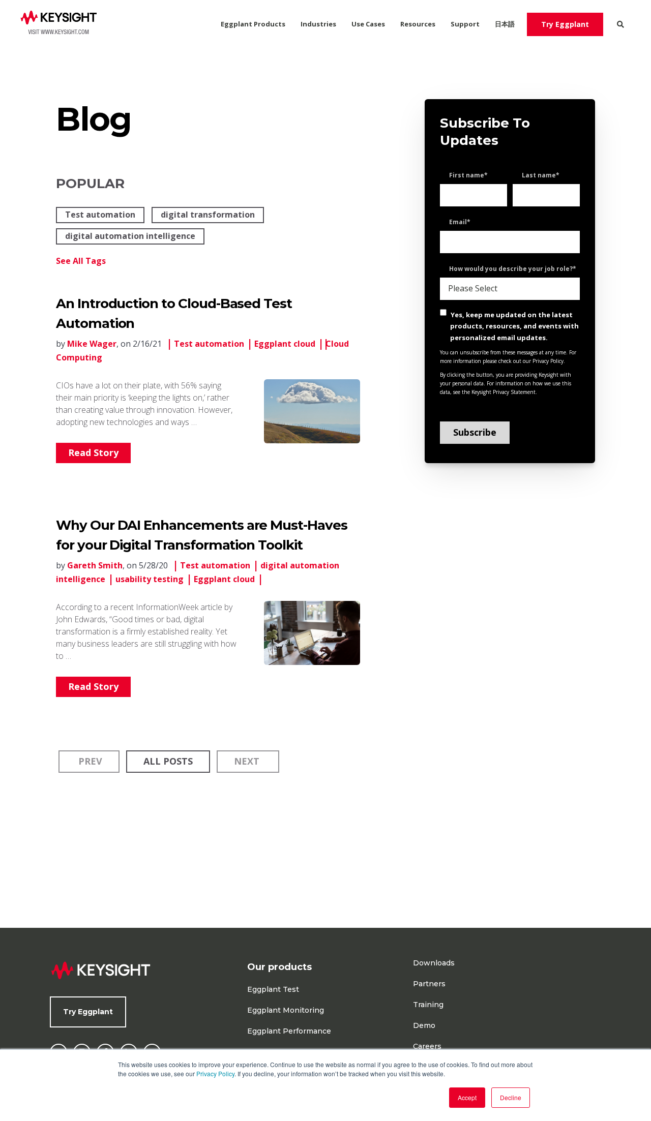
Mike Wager (91, 343)
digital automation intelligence (130, 235)
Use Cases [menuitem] (368, 23)
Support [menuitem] (465, 23)
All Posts (168, 761)
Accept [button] (467, 1097)
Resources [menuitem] (417, 23)
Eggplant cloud (284, 343)
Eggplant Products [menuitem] (253, 23)
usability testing (149, 579)
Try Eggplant (565, 24)
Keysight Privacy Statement (503, 392)
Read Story (93, 452)
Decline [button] (510, 1097)
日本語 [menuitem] (505, 23)
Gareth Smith (95, 565)
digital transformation (208, 214)
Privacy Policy (215, 1073)
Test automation (100, 214)
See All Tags (81, 260)
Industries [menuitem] (318, 23)
